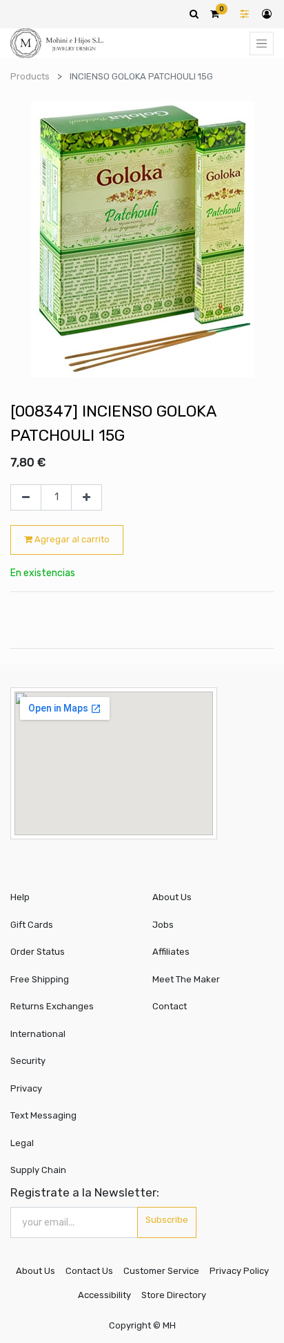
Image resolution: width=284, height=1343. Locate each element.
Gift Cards (31, 925)
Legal (22, 1143)
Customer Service (161, 1271)
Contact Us (89, 1271)
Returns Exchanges (52, 1006)
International (37, 1034)
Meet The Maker (186, 979)
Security (27, 1061)
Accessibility (104, 1295)
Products (30, 76)
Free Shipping (39, 979)
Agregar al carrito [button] (71, 539)
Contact (169, 1006)
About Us (172, 897)
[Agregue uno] (86, 497)
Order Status (37, 951)
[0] (214, 14)
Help (20, 897)
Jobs (163, 925)
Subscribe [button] (166, 1220)
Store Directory (173, 1295)
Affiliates (171, 951)
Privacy (26, 1088)
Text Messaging (43, 1115)
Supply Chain (38, 1170)
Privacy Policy (239, 1271)
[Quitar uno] (25, 497)
